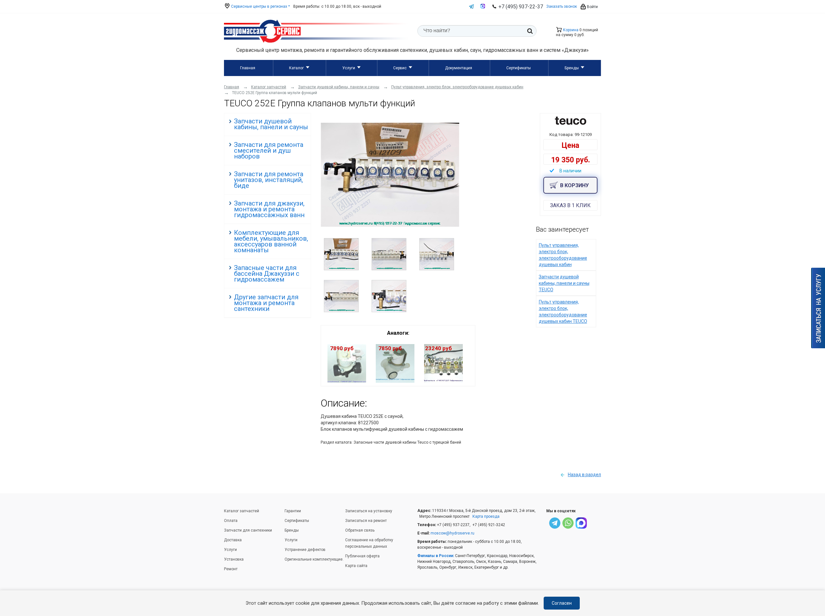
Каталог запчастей (241, 511)
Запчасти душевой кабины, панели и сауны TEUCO (564, 283)
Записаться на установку (368, 511)
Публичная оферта (362, 556)
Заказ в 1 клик (570, 205)
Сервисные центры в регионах (258, 6)
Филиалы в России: (435, 555)
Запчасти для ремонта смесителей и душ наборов (268, 150)
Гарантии (293, 511)
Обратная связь (359, 530)
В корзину (574, 185)
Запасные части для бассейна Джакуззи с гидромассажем (266, 273)
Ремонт (231, 569)
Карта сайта (356, 565)
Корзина (570, 30)
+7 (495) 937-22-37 (521, 7)
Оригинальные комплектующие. (314, 559)
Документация (458, 68)
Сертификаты (518, 68)
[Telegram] (554, 524)
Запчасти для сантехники (248, 530)
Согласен (562, 603)
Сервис (400, 68)
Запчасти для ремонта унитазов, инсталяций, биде (268, 179)
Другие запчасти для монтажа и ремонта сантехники (266, 303)
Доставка (233, 540)
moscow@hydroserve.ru (452, 533)
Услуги (348, 68)
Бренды (572, 68)
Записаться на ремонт (366, 520)
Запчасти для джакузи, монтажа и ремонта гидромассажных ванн (269, 209)
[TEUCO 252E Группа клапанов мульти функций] (390, 225)
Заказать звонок (561, 6)
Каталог (296, 68)
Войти (592, 7)
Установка (234, 559)
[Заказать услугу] (818, 308)
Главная (247, 68)
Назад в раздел (584, 474)
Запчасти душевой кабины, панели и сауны (271, 124)
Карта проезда (486, 516)
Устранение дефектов (305, 549)
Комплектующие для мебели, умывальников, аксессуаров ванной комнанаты (271, 241)
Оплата (231, 520)
